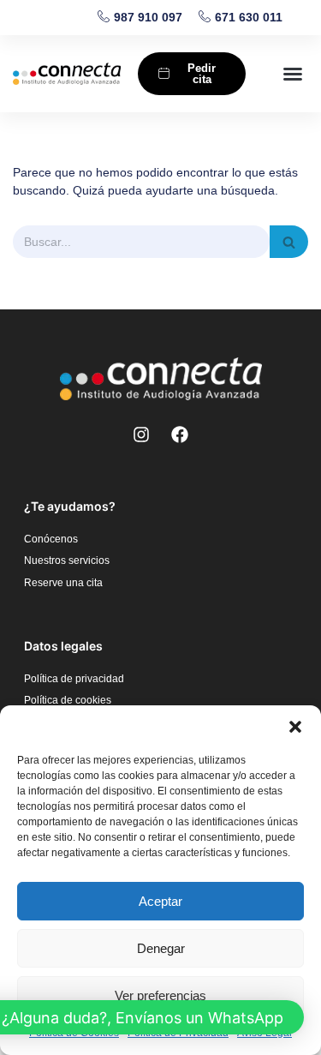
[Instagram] (141, 434)
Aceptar (160, 901)
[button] (295, 726)
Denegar (161, 948)
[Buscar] (289, 241)
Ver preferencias (160, 995)
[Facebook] (180, 434)
